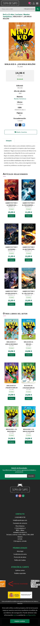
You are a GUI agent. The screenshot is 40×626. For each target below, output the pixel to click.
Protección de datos (20, 557)
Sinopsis (9, 141)
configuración (30, 615)
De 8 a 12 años (8, 14)
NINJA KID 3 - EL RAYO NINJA (11, 430)
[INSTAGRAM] (20, 495)
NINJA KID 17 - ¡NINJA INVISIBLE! (11, 343)
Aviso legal (20, 551)
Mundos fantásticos (20, 99)
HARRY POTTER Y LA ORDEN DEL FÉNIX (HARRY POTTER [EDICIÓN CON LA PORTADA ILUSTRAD (11, 204)
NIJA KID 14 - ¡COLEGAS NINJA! (29, 386)
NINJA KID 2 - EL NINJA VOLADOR (28, 430)
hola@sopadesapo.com (20, 520)
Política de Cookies (20, 560)
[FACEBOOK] (16, 495)
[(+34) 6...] (23, 495)
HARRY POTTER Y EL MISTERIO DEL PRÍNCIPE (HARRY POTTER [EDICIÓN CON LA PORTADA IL (28, 248)
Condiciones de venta (20, 554)
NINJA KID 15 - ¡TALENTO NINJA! (11, 386)
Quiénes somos (20, 570)
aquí (14, 615)
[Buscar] (37, 9)
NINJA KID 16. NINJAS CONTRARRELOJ (28, 343)
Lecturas (19, 14)
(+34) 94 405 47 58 (20, 517)
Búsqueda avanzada (30, 9)
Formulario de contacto (20, 523)
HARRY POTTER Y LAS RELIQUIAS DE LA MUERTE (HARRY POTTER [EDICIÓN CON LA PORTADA (11, 292)
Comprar (11, 216)
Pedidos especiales (20, 573)
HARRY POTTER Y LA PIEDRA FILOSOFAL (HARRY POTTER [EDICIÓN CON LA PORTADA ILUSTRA (11, 248)
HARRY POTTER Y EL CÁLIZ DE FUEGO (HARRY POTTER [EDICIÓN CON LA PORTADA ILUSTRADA (28, 292)
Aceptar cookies (20, 621)
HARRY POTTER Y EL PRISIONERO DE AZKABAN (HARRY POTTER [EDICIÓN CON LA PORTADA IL (28, 204)
